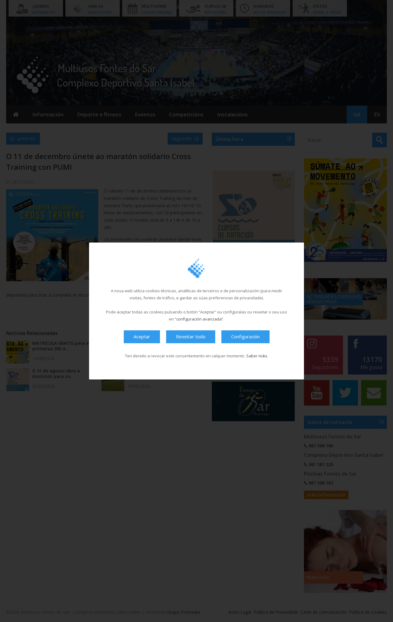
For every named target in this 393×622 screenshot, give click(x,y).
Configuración (245, 336)
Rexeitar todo (190, 336)
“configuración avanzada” (199, 319)
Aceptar (142, 336)
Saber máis (256, 356)
